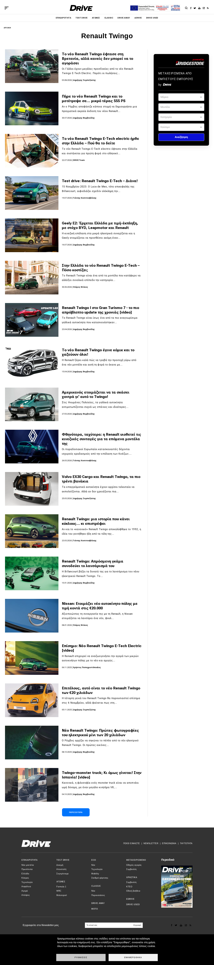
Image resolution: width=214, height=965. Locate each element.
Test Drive (82, 18)
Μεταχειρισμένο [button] (136, 860)
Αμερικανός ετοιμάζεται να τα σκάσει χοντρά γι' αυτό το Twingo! (95, 394)
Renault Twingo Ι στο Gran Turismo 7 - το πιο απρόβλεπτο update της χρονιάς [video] (100, 310)
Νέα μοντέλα (27, 865)
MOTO (94, 909)
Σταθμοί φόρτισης (99, 878)
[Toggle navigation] (6, 8)
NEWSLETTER (151, 843)
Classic (108, 18)
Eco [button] (93, 860)
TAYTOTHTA (186, 843)
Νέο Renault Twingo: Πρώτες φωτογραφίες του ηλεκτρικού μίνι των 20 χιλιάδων (100, 732)
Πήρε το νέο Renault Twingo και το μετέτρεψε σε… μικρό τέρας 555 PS (93, 98)
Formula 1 (61, 886)
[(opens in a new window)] (191, 8)
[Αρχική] (81, 8)
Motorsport (61, 895)
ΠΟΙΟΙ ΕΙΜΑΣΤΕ (131, 843)
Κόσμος (25, 878)
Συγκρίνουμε (62, 873)
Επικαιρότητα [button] (29, 860)
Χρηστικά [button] (131, 877)
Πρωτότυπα (27, 869)
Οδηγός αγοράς (134, 865)
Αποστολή (61, 869)
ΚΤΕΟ (129, 886)
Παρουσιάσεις (98, 895)
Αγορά (24, 891)
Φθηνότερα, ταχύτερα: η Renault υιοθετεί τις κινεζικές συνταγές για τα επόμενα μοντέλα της (101, 439)
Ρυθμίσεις (81, 957)
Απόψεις (25, 895)
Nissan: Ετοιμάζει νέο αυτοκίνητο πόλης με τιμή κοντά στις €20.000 (100, 605)
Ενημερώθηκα (133, 957)
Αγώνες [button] (60, 881)
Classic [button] (96, 886)
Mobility (95, 873)
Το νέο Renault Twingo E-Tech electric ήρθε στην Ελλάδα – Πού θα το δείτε (100, 140)
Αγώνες (96, 18)
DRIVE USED (152, 18)
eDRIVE (138, 18)
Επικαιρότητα (63, 18)
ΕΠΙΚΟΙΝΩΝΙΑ (169, 843)
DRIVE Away (123, 18)
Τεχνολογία (27, 882)
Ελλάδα (25, 873)
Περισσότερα (76, 812)
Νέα (93, 865)
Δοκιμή (59, 865)
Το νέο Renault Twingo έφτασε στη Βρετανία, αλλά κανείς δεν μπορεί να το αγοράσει (97, 58)
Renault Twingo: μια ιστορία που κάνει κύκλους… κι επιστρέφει (96, 521)
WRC (58, 891)
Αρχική (7, 28)
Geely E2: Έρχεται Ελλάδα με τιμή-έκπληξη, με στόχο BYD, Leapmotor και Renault (100, 225)
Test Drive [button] (62, 860)
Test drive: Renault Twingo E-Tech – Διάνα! (100, 181)
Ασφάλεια (26, 886)
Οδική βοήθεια (133, 891)
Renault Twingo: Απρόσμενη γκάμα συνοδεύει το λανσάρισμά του (92, 563)
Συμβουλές (131, 869)
